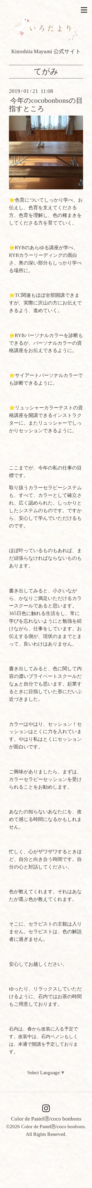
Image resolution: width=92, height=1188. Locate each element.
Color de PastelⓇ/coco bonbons (46, 1119)
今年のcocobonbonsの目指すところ (46, 105)
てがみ (46, 71)
